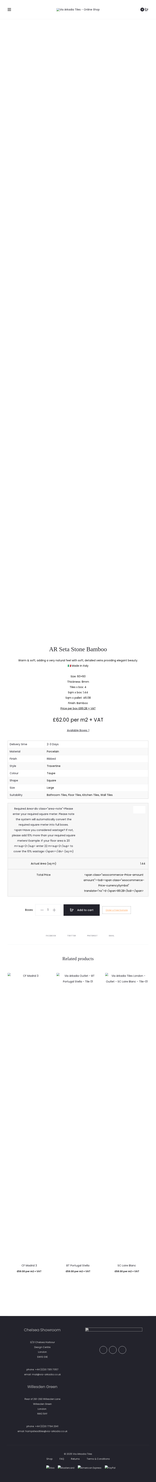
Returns (75, 1458)
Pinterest (92, 935)
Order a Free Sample (117, 910)
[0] (146, 9)
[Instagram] (122, 1350)
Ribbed (51, 759)
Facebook (51, 935)
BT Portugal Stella (77, 1265)
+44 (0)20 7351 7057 (46, 1369)
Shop (49, 1458)
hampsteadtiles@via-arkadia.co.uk (46, 1431)
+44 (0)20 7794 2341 (46, 1426)
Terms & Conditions (98, 1458)
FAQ (62, 1458)
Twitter (71, 935)
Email (111, 935)
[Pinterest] (113, 1350)
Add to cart (84, 910)
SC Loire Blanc (127, 1265)
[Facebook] (103, 1350)
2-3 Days (53, 744)
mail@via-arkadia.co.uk (46, 1374)
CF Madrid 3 (29, 1265)
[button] (42, 910)
